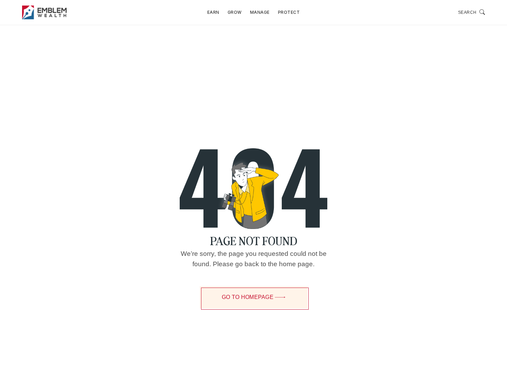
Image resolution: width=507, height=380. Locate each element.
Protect (289, 12)
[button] (471, 12)
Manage (260, 12)
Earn (213, 12)
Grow (235, 12)
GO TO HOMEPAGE (248, 297)
